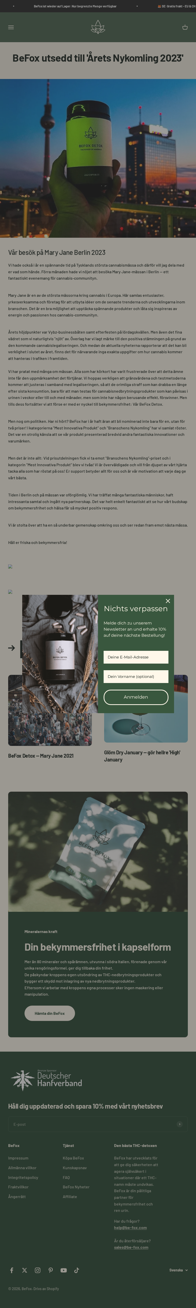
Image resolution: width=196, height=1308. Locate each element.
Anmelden (136, 697)
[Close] (168, 601)
